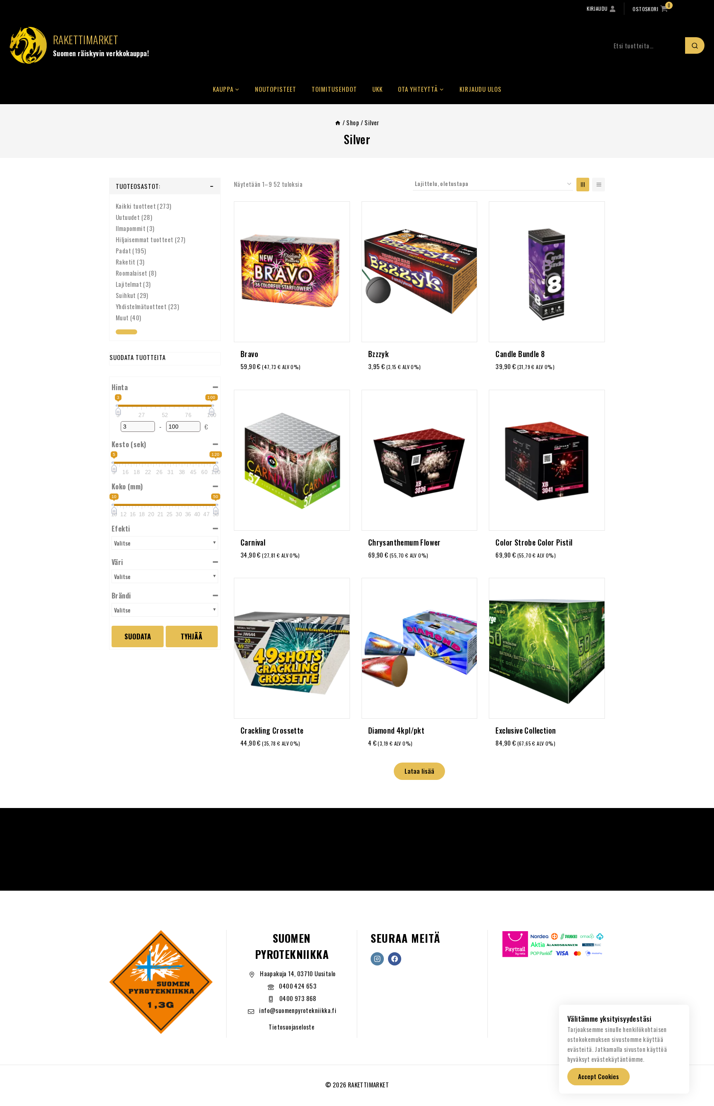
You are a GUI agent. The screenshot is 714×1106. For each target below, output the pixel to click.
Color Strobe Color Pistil (533, 542)
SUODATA (137, 636)
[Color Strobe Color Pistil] (547, 460)
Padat (123, 250)
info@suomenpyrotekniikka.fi (297, 1010)
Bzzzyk (378, 353)
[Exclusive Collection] (547, 648)
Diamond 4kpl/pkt (396, 730)
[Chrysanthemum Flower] (420, 460)
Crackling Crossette (272, 730)
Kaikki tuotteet (136, 205)
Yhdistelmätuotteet (141, 306)
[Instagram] (377, 958)
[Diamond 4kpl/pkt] (420, 648)
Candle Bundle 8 (520, 353)
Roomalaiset (131, 272)
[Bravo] (292, 271)
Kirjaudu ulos (480, 88)
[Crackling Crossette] (292, 648)
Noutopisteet (275, 88)
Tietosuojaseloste (291, 1026)
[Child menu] (126, 331)
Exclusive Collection (525, 730)
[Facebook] (394, 958)
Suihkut (126, 295)
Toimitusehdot (334, 88)
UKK (377, 88)
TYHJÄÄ (191, 636)
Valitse (122, 543)
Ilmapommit (130, 228)
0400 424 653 (298, 985)
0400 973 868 (298, 998)
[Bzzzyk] (420, 271)
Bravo (249, 353)
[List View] (598, 184)
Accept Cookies (598, 1076)
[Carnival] (292, 460)
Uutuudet (128, 217)
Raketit (126, 261)
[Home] (338, 122)
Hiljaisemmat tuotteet (144, 239)
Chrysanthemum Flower (404, 542)
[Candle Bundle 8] (547, 271)
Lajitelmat (129, 283)
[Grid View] (582, 184)
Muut (122, 317)
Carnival (252, 542)
